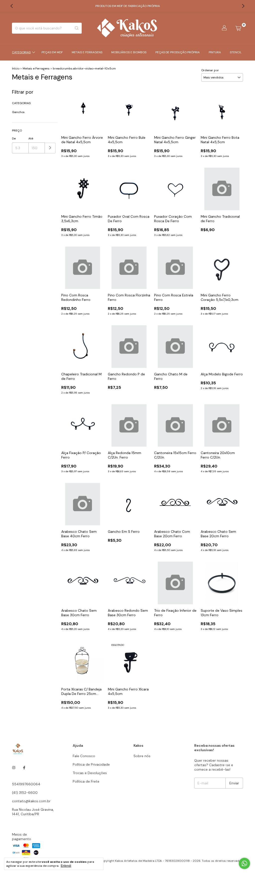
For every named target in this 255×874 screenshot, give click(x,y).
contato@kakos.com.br (31, 801)
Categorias (21, 52)
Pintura (215, 52)
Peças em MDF (52, 52)
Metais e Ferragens (87, 52)
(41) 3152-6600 (25, 792)
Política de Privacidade (91, 764)
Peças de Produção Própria (177, 52)
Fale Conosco (84, 756)
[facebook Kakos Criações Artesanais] (24, 767)
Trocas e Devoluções (90, 773)
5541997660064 (26, 784)
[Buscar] (77, 28)
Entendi (66, 866)
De (14, 138)
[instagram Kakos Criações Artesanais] (13, 767)
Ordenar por (210, 70)
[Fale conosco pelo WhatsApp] (244, 863)
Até (30, 138)
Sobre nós (141, 756)
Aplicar (50, 148)
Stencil (236, 52)
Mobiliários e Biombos (128, 52)
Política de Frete (86, 781)
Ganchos (18, 112)
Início (15, 68)
